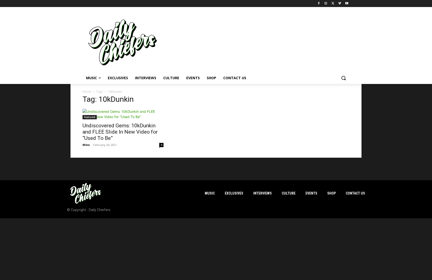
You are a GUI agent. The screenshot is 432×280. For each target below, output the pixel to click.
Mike (86, 145)
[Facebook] (319, 4)
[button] (344, 78)
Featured (89, 117)
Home (86, 91)
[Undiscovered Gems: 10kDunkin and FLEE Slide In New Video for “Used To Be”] (123, 114)
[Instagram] (326, 4)
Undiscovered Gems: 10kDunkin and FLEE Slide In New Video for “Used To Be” (120, 132)
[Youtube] (347, 4)
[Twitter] (333, 4)
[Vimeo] (339, 4)
